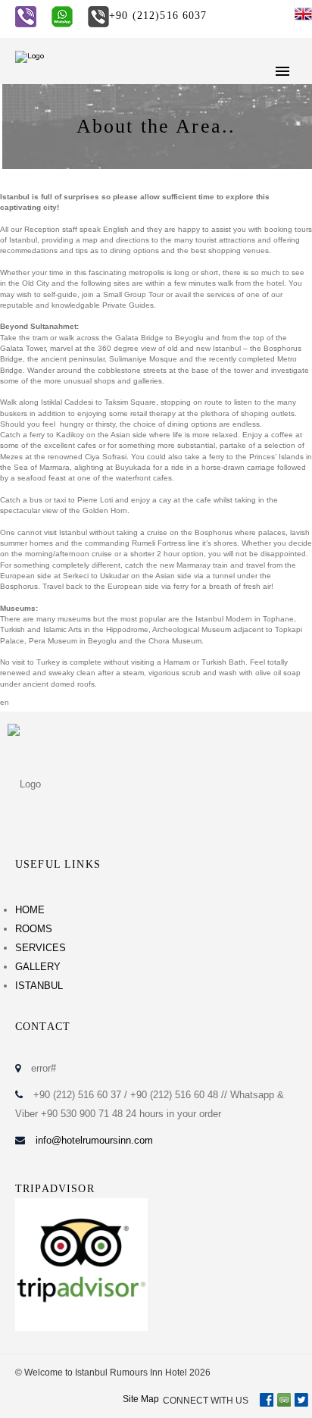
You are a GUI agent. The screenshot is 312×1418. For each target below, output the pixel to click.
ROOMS (33, 928)
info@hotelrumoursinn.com (94, 1140)
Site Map (141, 1399)
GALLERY (38, 966)
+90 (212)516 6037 (158, 15)
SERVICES (40, 947)
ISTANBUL (39, 985)
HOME (30, 910)
